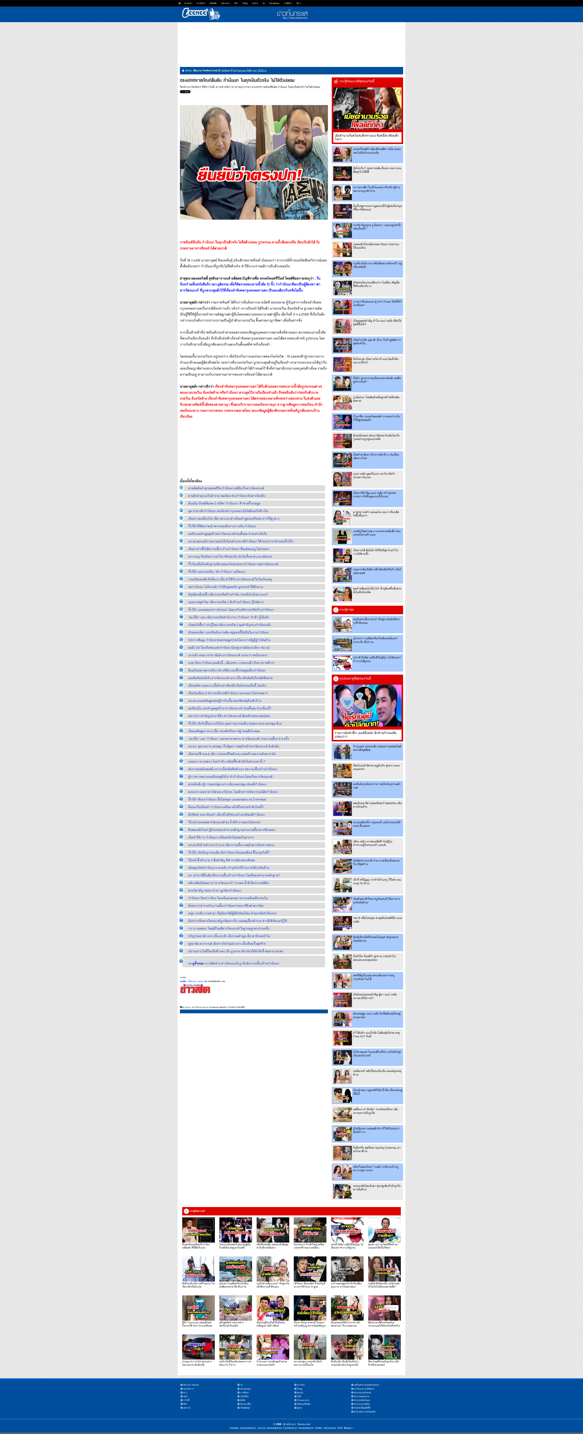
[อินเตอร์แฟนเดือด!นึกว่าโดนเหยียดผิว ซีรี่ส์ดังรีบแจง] (198, 1230)
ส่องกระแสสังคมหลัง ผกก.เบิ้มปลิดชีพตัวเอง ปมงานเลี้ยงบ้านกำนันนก (232, 769)
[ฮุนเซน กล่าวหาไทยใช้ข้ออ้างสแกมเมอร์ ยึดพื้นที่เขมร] (384, 1230)
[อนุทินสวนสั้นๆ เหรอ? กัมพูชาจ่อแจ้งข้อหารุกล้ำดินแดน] (342, 624)
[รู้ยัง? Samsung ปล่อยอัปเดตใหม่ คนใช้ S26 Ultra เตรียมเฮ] (198, 1308)
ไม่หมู (245, 3)
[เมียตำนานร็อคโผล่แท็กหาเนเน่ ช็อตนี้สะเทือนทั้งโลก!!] (367, 108)
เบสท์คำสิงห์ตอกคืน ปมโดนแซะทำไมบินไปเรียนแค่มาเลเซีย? (383, 1285)
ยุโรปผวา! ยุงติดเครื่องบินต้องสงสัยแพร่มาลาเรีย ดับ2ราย (234, 1285)
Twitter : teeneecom (325, 1428)
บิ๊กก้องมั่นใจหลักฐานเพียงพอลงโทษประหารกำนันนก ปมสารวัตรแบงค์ (233, 564)
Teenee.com (303, 1424)
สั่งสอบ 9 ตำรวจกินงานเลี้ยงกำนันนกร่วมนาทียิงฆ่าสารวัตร (226, 906)
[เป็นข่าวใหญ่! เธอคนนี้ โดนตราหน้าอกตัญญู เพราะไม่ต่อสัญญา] (310, 1308)
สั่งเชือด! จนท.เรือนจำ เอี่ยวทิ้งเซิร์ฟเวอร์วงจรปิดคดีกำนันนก (226, 814)
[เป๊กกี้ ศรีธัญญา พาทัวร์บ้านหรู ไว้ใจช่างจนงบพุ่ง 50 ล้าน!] (342, 885)
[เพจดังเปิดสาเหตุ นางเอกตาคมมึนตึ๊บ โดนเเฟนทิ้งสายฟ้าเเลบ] (342, 536)
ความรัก (301, 1385)
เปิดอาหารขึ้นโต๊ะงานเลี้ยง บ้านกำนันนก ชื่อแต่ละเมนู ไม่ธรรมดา (229, 549)
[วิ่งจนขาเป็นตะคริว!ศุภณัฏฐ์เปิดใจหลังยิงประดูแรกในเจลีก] (235, 1230)
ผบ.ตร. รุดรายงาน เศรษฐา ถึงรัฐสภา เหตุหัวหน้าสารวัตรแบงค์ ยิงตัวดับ (233, 746)
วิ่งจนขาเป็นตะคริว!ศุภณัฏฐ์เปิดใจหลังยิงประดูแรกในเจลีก (235, 1246)
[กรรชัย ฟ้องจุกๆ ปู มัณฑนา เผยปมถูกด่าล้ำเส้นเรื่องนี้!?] (342, 230)
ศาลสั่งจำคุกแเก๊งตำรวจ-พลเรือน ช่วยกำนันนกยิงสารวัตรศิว (226, 496)
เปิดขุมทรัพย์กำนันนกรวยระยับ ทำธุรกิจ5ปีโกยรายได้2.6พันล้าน (228, 868)
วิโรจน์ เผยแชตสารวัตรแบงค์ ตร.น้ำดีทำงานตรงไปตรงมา (224, 822)
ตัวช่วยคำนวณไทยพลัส (365, 1411)
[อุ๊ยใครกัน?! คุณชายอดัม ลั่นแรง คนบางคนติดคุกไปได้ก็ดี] (342, 173)
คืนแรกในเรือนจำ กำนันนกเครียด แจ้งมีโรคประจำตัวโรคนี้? (226, 807)
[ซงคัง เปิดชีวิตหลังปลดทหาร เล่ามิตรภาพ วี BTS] (235, 1347)
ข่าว (185, 1392)
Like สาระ (225, 3)
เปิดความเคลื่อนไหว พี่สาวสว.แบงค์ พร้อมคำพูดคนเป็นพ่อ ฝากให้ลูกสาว (234, 518)
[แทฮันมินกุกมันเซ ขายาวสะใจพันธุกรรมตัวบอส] (342, 789)
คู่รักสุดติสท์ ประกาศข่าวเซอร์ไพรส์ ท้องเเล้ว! (231, 1324)
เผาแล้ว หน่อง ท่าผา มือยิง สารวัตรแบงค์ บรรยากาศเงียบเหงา (228, 655)
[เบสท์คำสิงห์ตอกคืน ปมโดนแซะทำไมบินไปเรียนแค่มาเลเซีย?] (384, 1269)
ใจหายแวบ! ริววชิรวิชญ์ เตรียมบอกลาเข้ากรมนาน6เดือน (309, 1246)
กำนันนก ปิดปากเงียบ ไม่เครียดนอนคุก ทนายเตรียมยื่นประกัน (228, 898)
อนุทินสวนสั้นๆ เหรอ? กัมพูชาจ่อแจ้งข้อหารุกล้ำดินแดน (273, 1285)
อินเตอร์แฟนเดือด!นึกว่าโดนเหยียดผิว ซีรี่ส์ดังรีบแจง (196, 1246)
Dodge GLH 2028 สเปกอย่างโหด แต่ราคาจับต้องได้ (197, 1363)
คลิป (185, 1396)
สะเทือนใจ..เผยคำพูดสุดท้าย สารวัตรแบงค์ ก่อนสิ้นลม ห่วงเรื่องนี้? (229, 708)
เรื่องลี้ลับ (244, 1396)
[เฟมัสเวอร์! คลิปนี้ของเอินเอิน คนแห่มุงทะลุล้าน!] (342, 1076)
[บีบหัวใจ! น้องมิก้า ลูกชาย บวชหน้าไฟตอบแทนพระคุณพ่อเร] (342, 961)
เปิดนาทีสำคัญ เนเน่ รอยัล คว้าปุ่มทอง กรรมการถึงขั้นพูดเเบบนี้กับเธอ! (374, 494)
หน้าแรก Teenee (191, 1385)
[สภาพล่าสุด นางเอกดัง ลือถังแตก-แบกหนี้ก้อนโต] (310, 1347)
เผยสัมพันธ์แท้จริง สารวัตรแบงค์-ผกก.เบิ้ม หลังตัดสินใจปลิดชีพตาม (230, 678)
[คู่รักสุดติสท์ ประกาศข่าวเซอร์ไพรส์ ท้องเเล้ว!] (235, 1308)
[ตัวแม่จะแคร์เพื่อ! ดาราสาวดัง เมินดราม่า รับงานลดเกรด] (347, 1308)
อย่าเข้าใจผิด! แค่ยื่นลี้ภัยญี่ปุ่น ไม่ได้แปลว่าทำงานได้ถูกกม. (347, 1246)
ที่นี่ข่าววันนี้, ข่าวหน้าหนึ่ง (215, 87)
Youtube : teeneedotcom (243, 1428)
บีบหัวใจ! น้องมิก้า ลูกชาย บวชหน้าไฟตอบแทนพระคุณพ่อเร (374, 957)
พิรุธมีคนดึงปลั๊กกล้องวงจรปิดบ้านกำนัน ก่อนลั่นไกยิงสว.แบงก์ (228, 594)
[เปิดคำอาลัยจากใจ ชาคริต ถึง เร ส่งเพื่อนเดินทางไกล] (342, 460)
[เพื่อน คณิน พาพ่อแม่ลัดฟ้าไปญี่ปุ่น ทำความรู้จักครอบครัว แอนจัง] (342, 847)
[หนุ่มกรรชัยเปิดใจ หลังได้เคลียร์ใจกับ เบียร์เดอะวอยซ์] (342, 575)
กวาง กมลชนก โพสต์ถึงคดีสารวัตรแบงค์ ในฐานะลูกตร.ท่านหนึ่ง (228, 928)
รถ (264, 3)
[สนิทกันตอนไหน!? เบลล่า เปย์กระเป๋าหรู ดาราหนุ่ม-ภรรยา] (342, 1172)
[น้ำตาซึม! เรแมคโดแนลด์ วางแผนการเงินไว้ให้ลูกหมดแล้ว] (342, 422)
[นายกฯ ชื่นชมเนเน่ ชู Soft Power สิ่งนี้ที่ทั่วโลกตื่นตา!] (342, 307)
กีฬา (236, 3)
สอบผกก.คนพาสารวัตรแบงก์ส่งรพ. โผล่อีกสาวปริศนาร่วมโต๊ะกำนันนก (233, 792)
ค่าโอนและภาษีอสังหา (364, 1389)
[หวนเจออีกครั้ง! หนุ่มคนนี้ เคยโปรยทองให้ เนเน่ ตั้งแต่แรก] (342, 828)
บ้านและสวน (303, 1400)
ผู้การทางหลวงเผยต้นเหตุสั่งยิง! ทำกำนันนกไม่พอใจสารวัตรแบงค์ (230, 776)
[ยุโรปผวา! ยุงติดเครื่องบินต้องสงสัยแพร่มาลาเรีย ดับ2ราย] (342, 644)
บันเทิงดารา (188, 1389)
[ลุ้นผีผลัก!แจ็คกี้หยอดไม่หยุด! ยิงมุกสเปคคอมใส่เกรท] (342, 942)
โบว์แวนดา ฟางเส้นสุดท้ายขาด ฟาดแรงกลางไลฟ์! (272, 1363)
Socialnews (274, 3)
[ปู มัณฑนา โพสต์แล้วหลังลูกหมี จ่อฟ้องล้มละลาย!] (342, 402)
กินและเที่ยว (245, 1404)
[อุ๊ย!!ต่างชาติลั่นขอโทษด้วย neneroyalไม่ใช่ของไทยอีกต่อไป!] (384, 1308)
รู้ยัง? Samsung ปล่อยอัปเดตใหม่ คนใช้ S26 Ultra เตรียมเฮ (197, 1324)
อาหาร (255, 3)
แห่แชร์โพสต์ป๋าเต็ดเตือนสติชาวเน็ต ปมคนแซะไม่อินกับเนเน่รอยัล (377, 150)
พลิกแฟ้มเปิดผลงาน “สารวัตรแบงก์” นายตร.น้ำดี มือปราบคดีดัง (228, 883)
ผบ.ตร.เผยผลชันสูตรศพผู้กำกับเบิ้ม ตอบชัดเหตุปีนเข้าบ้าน (224, 701)
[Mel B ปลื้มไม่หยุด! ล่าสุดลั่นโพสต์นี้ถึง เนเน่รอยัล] (342, 923)
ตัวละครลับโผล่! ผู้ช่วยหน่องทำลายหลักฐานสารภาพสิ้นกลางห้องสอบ (231, 830)
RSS (340, 1428)
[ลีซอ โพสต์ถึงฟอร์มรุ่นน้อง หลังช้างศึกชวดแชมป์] (384, 1347)
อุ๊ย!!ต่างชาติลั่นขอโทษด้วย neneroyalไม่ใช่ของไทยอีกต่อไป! (384, 1324)
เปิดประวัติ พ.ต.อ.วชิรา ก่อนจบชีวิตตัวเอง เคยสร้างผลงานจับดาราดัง (232, 754)
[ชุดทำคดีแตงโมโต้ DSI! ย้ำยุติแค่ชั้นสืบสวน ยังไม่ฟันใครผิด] (342, 594)
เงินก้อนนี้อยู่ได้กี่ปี (362, 1408)
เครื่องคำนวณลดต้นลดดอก (366, 1385)
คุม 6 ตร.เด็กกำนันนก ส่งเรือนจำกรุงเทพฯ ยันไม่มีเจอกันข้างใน (228, 511)
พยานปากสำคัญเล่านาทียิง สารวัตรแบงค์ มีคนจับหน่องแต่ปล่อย (229, 716)
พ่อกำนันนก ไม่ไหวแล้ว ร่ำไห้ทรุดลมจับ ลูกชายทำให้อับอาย (225, 587)
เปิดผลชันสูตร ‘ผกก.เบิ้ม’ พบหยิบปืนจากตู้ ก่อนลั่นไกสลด (224, 731)
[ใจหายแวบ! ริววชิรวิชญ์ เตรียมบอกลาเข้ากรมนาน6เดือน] (310, 1230)
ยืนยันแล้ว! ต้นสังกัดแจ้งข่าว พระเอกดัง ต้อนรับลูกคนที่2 (345, 1363)
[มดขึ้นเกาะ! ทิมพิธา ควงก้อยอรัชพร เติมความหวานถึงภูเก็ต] (342, 1114)
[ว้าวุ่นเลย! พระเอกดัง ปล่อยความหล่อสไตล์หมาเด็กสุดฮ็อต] (342, 752)
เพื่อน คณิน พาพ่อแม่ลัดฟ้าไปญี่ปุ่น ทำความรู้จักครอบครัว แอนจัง (372, 843)
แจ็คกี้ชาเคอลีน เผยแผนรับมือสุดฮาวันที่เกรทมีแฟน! (272, 1246)
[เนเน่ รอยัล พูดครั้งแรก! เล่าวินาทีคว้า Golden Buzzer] (342, 479)
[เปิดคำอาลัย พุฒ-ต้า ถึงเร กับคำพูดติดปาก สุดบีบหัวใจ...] (342, 345)
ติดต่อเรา (348, 1428)
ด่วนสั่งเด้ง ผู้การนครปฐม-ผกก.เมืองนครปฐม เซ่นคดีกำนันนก (227, 784)
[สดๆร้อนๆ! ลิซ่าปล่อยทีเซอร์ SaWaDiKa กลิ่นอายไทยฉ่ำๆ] (342, 808)
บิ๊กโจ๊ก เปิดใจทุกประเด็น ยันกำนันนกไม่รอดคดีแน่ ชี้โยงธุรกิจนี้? (229, 852)
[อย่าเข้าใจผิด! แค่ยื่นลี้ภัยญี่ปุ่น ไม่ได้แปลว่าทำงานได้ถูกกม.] (342, 663)
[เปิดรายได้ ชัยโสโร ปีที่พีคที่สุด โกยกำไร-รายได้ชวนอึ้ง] (342, 555)
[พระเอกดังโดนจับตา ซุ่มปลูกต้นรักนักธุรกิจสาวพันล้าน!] (342, 1191)
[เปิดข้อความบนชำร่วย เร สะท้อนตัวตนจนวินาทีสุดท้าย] (342, 866)
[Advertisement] (291, 43)
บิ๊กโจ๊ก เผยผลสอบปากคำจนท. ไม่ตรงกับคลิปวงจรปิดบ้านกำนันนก (231, 609)
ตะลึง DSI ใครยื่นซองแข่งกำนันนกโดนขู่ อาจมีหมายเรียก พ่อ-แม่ (228, 647)
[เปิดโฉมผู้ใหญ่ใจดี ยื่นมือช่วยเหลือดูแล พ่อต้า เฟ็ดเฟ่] (273, 1308)
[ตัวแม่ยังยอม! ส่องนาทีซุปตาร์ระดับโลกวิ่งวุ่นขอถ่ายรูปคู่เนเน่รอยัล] (342, 441)
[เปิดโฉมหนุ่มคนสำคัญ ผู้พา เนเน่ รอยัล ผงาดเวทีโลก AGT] (342, 1000)
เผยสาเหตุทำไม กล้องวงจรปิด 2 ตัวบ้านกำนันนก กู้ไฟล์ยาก (226, 602)
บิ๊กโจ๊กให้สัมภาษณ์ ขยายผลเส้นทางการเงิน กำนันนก (222, 526)
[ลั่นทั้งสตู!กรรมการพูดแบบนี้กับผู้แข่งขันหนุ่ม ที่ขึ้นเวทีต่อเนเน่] (342, 211)
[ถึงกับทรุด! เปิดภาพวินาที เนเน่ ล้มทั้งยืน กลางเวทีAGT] (342, 364)
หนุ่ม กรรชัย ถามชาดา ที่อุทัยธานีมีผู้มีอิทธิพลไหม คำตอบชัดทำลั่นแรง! (232, 913)
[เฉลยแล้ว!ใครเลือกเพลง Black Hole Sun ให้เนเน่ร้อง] (342, 249)
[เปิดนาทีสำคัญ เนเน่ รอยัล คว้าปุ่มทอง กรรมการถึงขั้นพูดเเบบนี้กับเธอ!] (342, 498)
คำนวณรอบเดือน (362, 1404)
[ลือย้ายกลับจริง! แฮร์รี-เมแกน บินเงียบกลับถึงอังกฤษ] (198, 1269)
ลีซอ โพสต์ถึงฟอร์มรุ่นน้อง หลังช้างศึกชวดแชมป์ (383, 1363)
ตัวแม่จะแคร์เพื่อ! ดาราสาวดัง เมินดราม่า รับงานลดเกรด (345, 1324)
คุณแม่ (300, 1392)
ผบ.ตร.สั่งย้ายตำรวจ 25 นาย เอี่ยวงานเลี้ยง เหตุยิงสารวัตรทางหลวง (231, 845)
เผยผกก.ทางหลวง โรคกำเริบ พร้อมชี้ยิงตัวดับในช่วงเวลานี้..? (226, 761)
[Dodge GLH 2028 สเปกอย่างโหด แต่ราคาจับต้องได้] (198, 1347)
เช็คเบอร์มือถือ (303, 1404)
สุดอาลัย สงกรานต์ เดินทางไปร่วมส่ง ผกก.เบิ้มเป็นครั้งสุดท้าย (227, 943)
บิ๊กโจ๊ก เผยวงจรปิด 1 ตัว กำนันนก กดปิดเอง (216, 572)
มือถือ (242, 1400)
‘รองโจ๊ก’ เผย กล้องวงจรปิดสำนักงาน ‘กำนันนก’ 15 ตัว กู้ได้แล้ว (228, 617)
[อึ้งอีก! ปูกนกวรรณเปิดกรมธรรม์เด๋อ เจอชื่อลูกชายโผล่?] (342, 383)
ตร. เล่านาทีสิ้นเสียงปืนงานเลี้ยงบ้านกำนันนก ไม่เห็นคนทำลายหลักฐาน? (234, 875)
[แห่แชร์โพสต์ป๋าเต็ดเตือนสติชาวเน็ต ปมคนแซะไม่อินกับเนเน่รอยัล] (342, 154)
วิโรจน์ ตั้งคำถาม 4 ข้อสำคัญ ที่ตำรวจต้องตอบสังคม (221, 860)
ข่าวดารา (188, 3)
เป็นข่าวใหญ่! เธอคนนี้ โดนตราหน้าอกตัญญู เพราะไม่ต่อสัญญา (310, 1324)
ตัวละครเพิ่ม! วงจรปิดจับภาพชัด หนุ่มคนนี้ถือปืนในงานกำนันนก (228, 632)
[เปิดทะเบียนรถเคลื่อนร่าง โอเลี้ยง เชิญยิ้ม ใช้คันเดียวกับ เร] (342, 288)
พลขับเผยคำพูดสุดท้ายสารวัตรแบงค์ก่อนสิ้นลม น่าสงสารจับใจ (227, 534)
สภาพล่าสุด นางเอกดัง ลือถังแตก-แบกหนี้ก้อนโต (308, 1363)
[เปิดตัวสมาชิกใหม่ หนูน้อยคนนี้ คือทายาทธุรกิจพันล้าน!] (342, 904)
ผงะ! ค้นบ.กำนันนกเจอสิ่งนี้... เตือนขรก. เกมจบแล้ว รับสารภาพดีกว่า (231, 663)
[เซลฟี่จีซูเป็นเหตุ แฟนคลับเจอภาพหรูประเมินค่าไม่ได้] (342, 981)
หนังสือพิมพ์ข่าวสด (216, 981)
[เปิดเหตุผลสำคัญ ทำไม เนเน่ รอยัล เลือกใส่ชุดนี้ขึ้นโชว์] (342, 326)
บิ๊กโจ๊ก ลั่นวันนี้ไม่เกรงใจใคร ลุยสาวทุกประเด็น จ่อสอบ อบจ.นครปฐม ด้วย (235, 723)
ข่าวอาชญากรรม (240, 87)
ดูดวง (299, 1408)
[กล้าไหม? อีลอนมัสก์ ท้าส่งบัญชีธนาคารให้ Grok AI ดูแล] (310, 1269)
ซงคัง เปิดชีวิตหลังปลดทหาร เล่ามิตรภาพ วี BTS (235, 1363)
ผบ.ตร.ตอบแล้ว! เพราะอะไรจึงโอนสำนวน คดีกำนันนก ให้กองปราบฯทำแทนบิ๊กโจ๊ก (241, 541)
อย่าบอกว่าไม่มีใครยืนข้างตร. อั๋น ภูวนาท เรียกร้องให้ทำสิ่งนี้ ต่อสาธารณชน (235, 951)
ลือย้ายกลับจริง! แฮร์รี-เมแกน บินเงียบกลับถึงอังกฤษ (198, 1285)
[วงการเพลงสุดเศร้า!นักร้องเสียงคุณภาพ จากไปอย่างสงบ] (347, 1269)
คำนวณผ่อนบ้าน (361, 1396)
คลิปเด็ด (213, 3)
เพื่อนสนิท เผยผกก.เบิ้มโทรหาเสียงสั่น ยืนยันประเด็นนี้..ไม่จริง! (227, 685)
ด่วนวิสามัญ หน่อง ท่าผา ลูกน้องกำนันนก (214, 890)
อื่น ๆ (299, 3)
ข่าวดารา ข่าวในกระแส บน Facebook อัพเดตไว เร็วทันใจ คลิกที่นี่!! (213, 1007)
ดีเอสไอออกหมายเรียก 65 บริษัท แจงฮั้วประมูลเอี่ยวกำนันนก (227, 670)
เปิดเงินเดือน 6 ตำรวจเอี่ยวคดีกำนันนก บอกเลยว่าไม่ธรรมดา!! (228, 693)
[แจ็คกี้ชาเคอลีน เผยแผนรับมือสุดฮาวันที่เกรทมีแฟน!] (273, 1230)
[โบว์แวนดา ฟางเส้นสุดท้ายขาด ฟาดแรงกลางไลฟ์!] (273, 1347)
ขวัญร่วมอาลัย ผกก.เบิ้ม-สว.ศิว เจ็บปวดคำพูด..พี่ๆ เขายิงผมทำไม (229, 936)
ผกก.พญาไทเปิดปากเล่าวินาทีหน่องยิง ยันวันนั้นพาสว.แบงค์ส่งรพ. (230, 556)
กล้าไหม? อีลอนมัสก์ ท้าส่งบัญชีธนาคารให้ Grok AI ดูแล (309, 1285)
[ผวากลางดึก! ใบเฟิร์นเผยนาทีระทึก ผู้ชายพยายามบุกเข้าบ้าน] (342, 193)
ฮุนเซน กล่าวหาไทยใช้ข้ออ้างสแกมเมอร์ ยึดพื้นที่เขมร (382, 1246)
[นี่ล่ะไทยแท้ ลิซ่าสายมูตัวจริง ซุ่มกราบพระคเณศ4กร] (342, 771)
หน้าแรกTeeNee (191, 87)
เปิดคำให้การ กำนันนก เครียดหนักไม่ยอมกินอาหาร (221, 837)
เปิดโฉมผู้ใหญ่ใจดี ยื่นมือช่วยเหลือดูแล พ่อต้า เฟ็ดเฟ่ (271, 1324)
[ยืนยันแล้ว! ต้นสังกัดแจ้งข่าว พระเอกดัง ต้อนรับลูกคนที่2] (347, 1347)
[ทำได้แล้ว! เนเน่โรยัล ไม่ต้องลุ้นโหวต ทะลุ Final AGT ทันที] (342, 1038)
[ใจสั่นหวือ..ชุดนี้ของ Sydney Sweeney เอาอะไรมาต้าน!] (342, 1153)
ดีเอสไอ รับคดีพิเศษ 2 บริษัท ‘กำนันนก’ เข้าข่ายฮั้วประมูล (224, 503)
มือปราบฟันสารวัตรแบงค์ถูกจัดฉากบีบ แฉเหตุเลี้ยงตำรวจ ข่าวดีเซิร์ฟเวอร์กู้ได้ (237, 921)
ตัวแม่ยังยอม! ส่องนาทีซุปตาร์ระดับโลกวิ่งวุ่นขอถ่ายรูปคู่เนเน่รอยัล (376, 437)
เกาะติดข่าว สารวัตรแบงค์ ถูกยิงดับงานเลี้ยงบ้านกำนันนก (233, 963)
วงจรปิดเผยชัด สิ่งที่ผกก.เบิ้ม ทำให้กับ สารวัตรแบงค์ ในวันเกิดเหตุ (230, 579)
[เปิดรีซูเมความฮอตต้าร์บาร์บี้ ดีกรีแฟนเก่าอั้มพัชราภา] (342, 1134)
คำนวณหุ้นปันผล (362, 1400)
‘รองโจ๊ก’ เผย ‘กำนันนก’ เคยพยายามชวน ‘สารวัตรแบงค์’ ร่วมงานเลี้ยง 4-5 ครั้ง (238, 739)
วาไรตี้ (186, 1400)
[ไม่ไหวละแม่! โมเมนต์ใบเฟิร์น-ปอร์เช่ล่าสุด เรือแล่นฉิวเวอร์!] (342, 1057)
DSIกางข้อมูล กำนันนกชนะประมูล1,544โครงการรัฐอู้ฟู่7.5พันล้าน (229, 640)
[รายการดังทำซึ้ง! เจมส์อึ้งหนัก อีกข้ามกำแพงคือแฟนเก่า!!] (367, 706)
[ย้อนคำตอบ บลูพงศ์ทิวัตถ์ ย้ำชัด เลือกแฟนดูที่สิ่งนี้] (342, 1095)
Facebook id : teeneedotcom (298, 1428)
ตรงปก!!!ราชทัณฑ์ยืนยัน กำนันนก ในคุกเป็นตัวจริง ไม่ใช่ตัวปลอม (286, 87)
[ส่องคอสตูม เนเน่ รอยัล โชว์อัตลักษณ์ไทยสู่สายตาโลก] (342, 1019)
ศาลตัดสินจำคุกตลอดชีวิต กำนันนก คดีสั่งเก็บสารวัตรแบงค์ (226, 488)
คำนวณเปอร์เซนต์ (362, 1392)
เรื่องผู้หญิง (245, 1408)
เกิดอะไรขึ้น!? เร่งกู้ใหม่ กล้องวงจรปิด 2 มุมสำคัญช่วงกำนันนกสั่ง (229, 625)
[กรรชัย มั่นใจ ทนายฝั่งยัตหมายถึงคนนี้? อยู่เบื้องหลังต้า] (342, 269)
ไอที (299, 1396)
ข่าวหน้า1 (201, 3)
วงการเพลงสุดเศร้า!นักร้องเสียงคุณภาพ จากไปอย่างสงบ (346, 1285)
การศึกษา (288, 3)
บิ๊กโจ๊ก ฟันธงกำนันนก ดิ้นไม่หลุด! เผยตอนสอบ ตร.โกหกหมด (227, 799)
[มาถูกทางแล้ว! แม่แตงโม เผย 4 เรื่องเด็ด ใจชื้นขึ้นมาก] (342, 517)
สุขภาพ (186, 1408)
